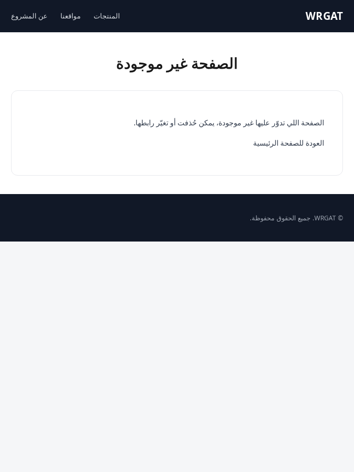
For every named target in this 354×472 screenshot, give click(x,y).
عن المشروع (29, 15)
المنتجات (107, 15)
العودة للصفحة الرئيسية (288, 143)
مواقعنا (70, 15)
